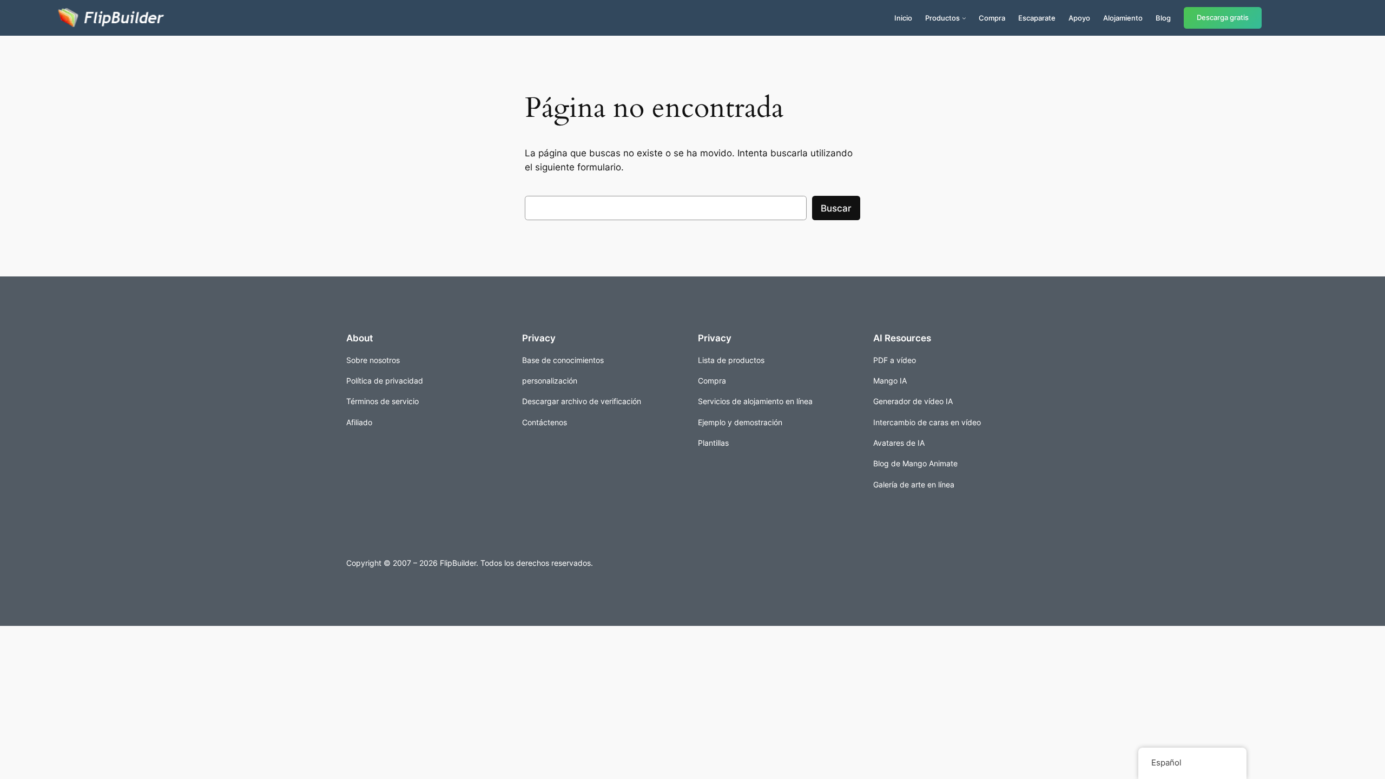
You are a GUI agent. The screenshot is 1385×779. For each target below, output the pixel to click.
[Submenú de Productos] (964, 18)
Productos (942, 18)
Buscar (836, 208)
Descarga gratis (1223, 18)
